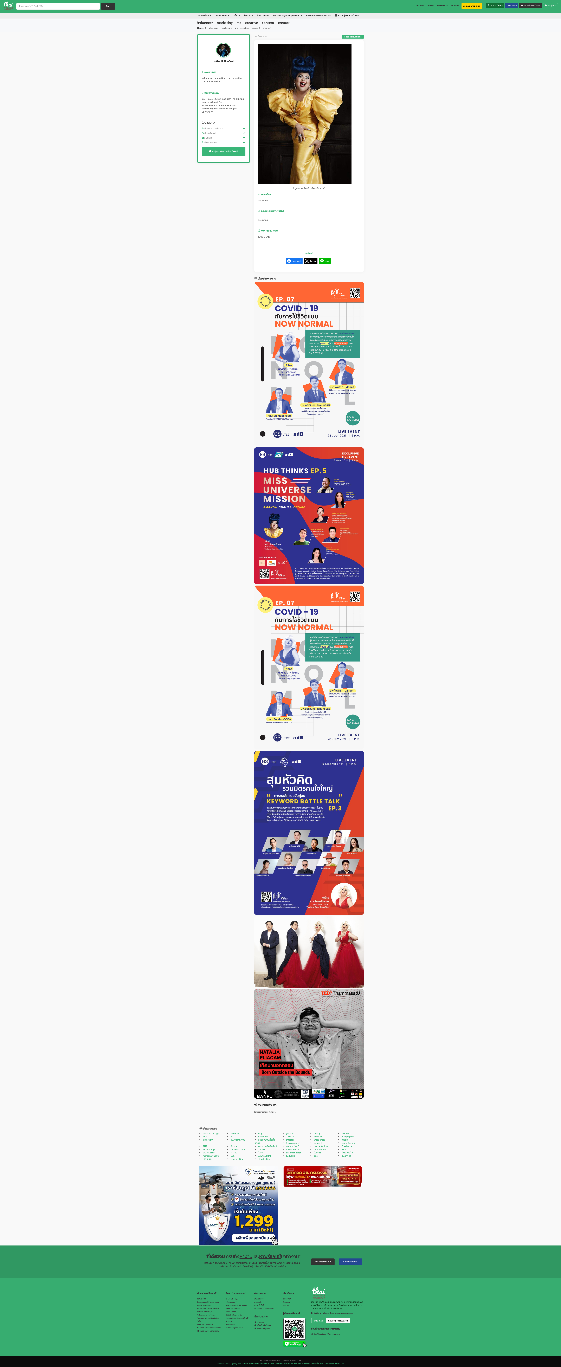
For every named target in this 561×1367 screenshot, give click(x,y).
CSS (233, 1156)
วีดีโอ (199, 1321)
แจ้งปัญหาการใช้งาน (338, 1320)
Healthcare (230, 1324)
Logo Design (348, 1143)
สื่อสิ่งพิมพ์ (208, 1139)
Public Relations (353, 36)
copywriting (237, 1159)
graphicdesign (293, 1152)
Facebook (263, 1136)
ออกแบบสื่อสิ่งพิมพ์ (267, 1146)
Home (200, 28)
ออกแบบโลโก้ (292, 1146)
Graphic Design (211, 1133)
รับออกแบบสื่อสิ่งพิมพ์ (265, 1141)
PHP (205, 1146)
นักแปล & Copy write (205, 1324)
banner (345, 1133)
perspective (320, 1149)
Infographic (348, 1136)
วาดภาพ (290, 1136)
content (318, 1143)
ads (205, 1136)
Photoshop (209, 1149)
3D (232, 1136)
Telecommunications (206, 1315)
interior (290, 1139)
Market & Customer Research (209, 1327)
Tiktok (261, 1149)
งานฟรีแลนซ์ (259, 1299)
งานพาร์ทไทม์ (259, 1305)
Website (318, 1136)
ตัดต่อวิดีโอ (347, 1152)
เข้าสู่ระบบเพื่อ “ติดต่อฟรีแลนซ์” (224, 151)
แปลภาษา (346, 1156)
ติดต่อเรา (286, 1302)
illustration (264, 1159)
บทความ (286, 1305)
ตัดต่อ (345, 1139)
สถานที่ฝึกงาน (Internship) (264, 1308)
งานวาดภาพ (209, 1152)
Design (317, 1133)
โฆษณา (317, 1152)
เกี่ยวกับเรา (287, 1299)
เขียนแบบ (207, 1159)
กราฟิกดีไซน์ (201, 1299)
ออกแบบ (235, 1133)
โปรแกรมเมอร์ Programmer (208, 1302)
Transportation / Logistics (208, 1318)
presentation (321, 1146)
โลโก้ (260, 1152)
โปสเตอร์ (290, 1156)
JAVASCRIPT (264, 1156)
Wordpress (319, 1139)
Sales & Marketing (204, 1311)
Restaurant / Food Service (208, 1308)
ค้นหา (108, 6)
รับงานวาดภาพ (238, 1139)
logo (260, 1133)
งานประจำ (258, 1302)
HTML (234, 1152)
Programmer (293, 1143)
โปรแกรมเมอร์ (231, 1302)
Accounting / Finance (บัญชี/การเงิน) (237, 1320)
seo (316, 1156)
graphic (290, 1133)
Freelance (347, 1146)
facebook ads (238, 1149)
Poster (234, 1146)
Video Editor (293, 1149)
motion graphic (211, 1156)
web (344, 1149)
